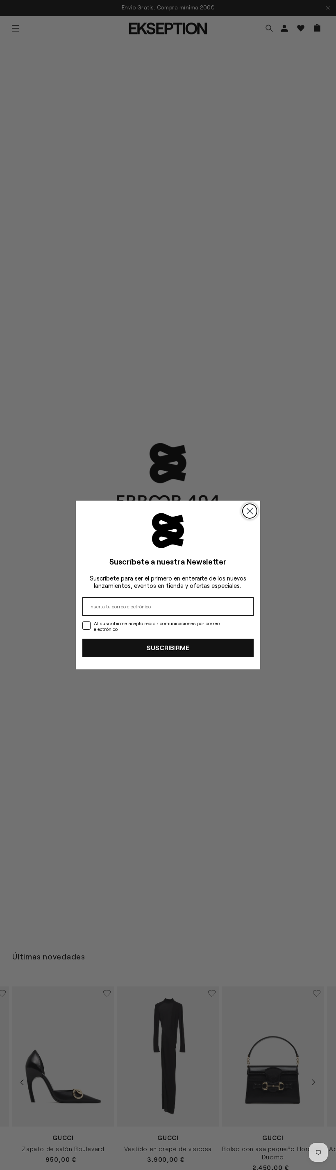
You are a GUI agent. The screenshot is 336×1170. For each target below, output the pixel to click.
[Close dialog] (250, 511)
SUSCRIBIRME (168, 647)
